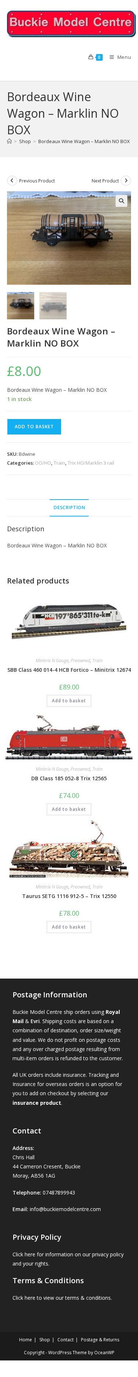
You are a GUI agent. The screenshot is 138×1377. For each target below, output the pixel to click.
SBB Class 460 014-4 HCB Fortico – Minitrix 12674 (69, 669)
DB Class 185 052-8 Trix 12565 (69, 778)
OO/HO (43, 462)
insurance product (37, 1102)
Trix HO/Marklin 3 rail (91, 462)
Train (59, 462)
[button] (121, 201)
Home (25, 1340)
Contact (65, 1340)
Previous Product (37, 181)
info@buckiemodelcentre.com (65, 1209)
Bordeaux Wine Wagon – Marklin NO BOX (84, 141)
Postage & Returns (100, 1340)
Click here (24, 1254)
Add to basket (34, 426)
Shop (44, 1340)
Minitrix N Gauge (52, 660)
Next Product (105, 181)
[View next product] (126, 180)
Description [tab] (69, 507)
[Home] (9, 141)
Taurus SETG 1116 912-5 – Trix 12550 (69, 895)
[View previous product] (12, 180)
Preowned (80, 660)
